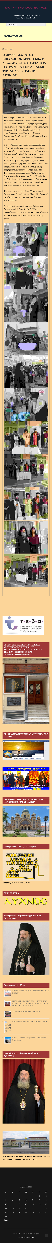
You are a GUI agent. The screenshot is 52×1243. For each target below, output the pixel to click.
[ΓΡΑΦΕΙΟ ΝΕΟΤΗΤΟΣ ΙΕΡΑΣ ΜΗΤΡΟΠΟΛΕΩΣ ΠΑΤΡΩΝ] (26, 759)
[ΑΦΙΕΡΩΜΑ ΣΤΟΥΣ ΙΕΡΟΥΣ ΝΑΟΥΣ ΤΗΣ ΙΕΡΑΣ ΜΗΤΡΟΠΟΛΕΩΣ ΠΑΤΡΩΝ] (26, 836)
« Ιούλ (5, 1220)
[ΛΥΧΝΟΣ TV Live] (26, 905)
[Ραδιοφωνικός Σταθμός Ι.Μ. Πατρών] (26, 865)
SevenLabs (30, 1237)
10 (6, 1204)
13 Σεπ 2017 (9, 49)
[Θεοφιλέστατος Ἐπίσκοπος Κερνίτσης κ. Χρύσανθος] (24, 1123)
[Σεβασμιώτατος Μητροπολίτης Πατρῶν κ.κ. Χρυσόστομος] (26, 975)
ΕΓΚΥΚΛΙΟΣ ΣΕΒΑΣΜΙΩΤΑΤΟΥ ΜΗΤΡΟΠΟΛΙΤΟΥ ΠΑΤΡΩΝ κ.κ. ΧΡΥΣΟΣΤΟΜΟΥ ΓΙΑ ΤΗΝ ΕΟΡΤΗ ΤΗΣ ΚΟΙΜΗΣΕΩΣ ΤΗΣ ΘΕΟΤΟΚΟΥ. (30, 1003)
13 (26, 1204)
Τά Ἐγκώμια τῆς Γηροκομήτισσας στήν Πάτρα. (26, 1011)
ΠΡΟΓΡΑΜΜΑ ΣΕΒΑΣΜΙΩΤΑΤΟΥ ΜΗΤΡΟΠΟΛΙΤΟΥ (30, 1022)
